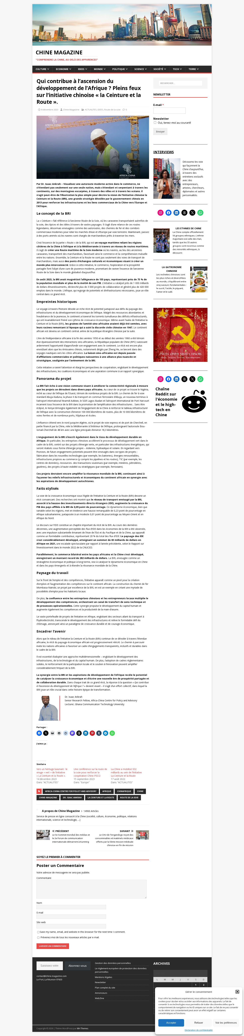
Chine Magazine (71, 109)
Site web (41, 922)
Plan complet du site (105, 987)
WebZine (99, 998)
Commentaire (44, 878)
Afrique (106, 791)
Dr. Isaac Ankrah (72, 797)
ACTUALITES (91, 109)
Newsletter (161, 119)
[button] (237, 991)
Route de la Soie (129, 797)
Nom (39, 902)
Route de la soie (112, 109)
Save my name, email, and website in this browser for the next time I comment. (82, 931)
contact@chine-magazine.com (52, 976)
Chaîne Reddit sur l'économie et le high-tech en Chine (166, 401)
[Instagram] (160, 213)
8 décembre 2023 (49, 109)
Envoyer (160, 131)
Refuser (198, 1022)
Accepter (171, 1022)
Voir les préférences (226, 1022)
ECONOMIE (62, 69)
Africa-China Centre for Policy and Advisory (70, 791)
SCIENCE (139, 69)
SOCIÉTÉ (158, 69)
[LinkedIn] (176, 213)
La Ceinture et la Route (101, 797)
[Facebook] (168, 213)
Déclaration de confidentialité (199, 1030)
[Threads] (184, 213)
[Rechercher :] (180, 83)
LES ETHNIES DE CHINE (188, 228)
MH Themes (82, 1028)
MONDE (98, 69)
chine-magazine (48, 797)
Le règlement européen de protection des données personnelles (121, 970)
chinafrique (124, 791)
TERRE (192, 69)
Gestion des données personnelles (113, 963)
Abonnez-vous (78, 966)
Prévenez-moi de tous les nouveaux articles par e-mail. (70, 937)
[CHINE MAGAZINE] (122, 43)
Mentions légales (103, 977)
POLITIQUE (118, 69)
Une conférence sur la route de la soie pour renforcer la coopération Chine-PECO (90, 772)
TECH (176, 69)
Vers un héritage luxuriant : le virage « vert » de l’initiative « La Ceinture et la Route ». (52, 772)
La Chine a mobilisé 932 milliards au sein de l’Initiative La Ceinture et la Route (126, 772)
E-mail (40, 912)
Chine (140, 791)
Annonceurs (101, 992)
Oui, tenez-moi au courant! (174, 122)
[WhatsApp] (200, 213)
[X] (192, 213)
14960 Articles (91, 811)
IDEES (81, 69)
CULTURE (41, 69)
